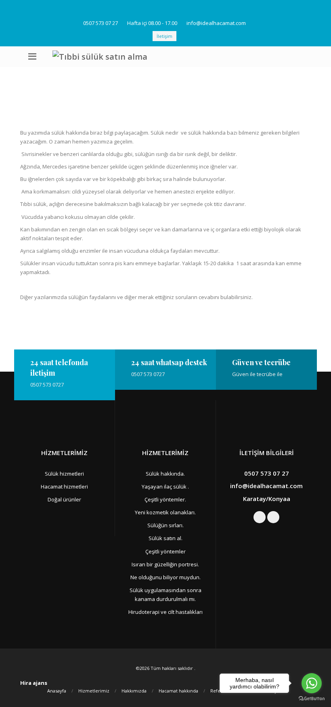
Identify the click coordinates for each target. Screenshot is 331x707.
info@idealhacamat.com (216, 23)
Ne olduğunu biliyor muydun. (165, 577)
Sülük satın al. (165, 538)
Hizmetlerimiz (93, 691)
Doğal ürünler (64, 499)
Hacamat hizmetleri (64, 486)
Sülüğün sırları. (165, 525)
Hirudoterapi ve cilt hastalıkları (165, 612)
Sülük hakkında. (165, 473)
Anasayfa (56, 691)
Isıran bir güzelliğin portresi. (165, 564)
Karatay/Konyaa (266, 499)
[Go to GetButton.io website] (312, 698)
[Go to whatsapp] (312, 683)
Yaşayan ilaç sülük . (165, 486)
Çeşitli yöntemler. (165, 499)
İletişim (164, 36)
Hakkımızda (134, 691)
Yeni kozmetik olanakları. (165, 512)
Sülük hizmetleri (64, 473)
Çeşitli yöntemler (165, 551)
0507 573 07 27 (100, 23)
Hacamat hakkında (178, 691)
